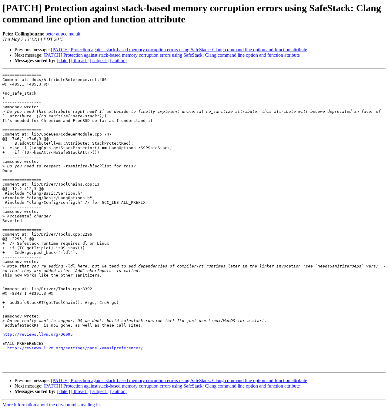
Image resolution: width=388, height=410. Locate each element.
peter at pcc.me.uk (62, 33)
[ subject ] (99, 60)
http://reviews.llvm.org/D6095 (37, 334)
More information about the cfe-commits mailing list (52, 404)
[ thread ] (80, 60)
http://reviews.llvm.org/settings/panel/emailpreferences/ (75, 348)
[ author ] (118, 60)
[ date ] (63, 60)
